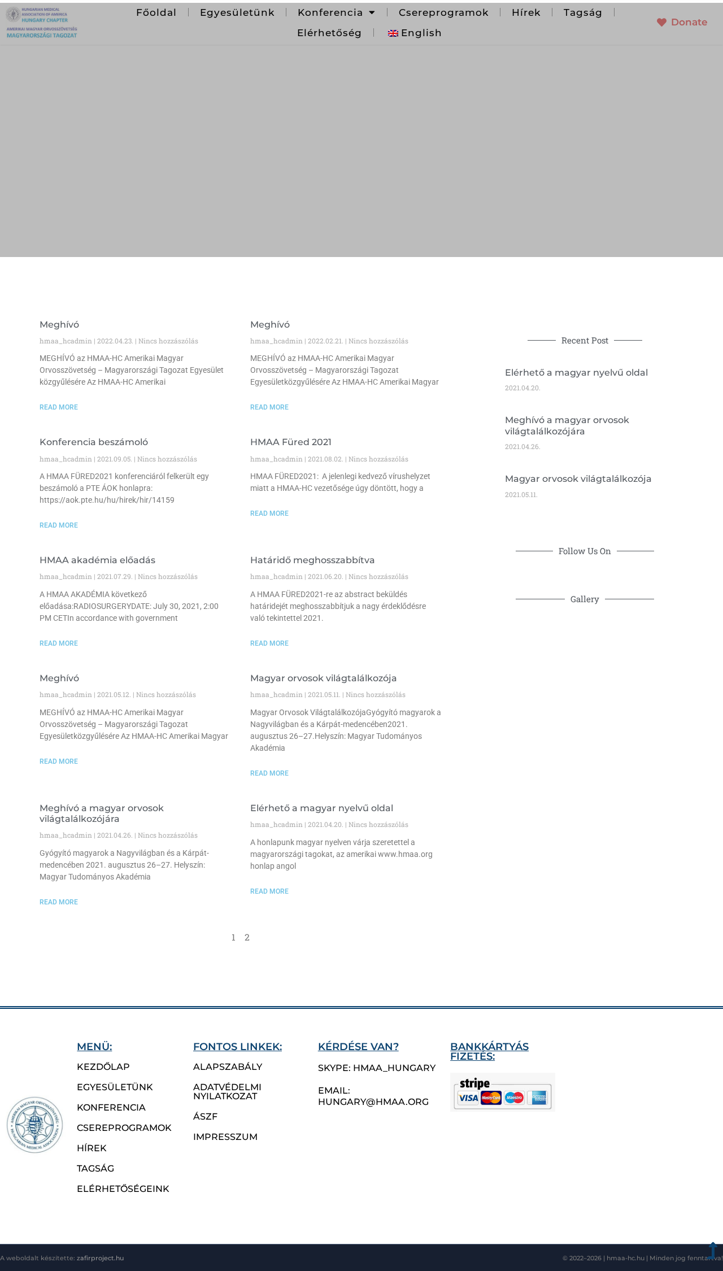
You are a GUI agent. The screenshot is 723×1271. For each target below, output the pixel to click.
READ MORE (59, 407)
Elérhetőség (329, 32)
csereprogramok (124, 1127)
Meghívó (59, 324)
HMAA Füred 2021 (291, 442)
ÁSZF (205, 1116)
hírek (92, 1148)
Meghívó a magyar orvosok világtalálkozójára (102, 813)
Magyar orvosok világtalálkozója (323, 678)
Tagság (583, 12)
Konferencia (111, 1107)
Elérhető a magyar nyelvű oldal (321, 808)
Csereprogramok (444, 12)
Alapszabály (227, 1066)
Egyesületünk (237, 12)
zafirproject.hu (100, 1258)
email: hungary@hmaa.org (373, 1096)
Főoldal (156, 12)
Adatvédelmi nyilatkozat (227, 1092)
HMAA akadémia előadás (97, 560)
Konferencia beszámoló (94, 442)
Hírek (526, 12)
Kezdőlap (103, 1066)
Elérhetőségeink (123, 1188)
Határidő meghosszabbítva (312, 560)
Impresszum (225, 1136)
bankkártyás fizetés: (489, 1052)
